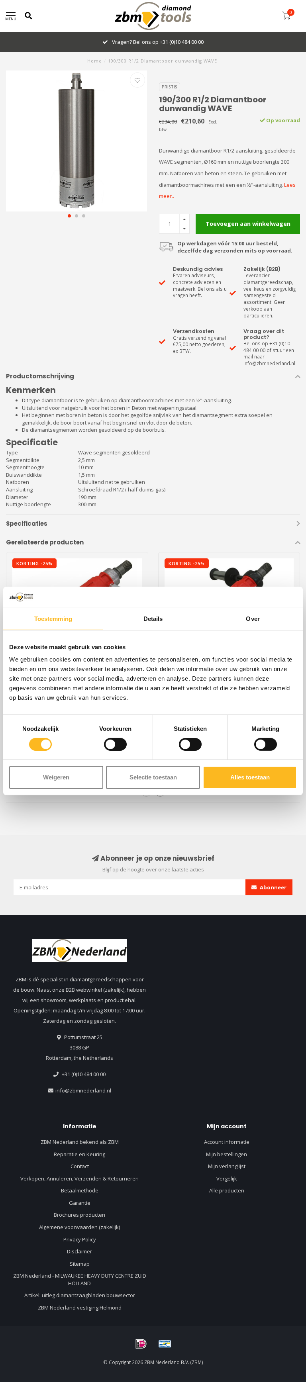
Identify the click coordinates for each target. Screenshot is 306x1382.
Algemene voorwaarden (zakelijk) (79, 1227)
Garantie (79, 1202)
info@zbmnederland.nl (83, 1090)
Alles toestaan (250, 777)
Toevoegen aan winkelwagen (248, 223)
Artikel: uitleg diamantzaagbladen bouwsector (79, 1295)
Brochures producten (79, 1214)
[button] (69, 215)
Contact (80, 1166)
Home (94, 61)
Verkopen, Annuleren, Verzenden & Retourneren (79, 1178)
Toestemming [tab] (53, 618)
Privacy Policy (79, 1239)
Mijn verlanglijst (226, 1166)
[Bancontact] (165, 1344)
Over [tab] (252, 618)
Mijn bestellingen (226, 1154)
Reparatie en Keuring (79, 1154)
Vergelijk (226, 1178)
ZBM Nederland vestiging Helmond (80, 1307)
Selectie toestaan (153, 777)
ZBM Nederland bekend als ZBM (80, 1141)
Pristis (169, 87)
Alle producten (226, 1190)
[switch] (115, 744)
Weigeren (56, 777)
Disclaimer (79, 1251)
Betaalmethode (79, 1190)
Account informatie (226, 1141)
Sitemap (80, 1263)
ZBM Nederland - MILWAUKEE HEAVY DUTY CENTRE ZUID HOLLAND (79, 1279)
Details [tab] (153, 618)
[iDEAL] (141, 1344)
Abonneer (272, 887)
